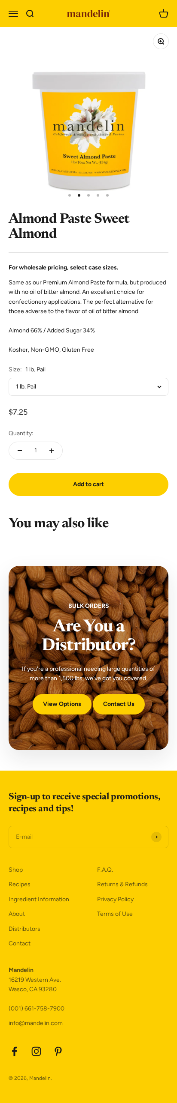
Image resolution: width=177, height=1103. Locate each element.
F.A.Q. (105, 869)
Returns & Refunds (122, 884)
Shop (16, 869)
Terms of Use (115, 914)
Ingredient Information (39, 899)
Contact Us (118, 704)
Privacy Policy (115, 899)
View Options (62, 704)
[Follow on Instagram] (36, 1051)
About (17, 914)
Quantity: (21, 433)
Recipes (20, 884)
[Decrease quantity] (20, 450)
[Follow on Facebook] (14, 1051)
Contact (20, 943)
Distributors (24, 929)
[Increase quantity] (51, 450)
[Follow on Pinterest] (58, 1051)
